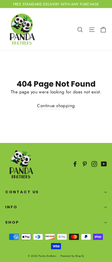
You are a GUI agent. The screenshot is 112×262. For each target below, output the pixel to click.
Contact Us (22, 192)
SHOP (12, 222)
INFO (11, 207)
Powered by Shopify (72, 256)
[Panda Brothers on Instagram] (94, 163)
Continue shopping (56, 105)
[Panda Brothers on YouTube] (104, 163)
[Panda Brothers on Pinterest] (85, 163)
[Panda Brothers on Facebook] (75, 163)
